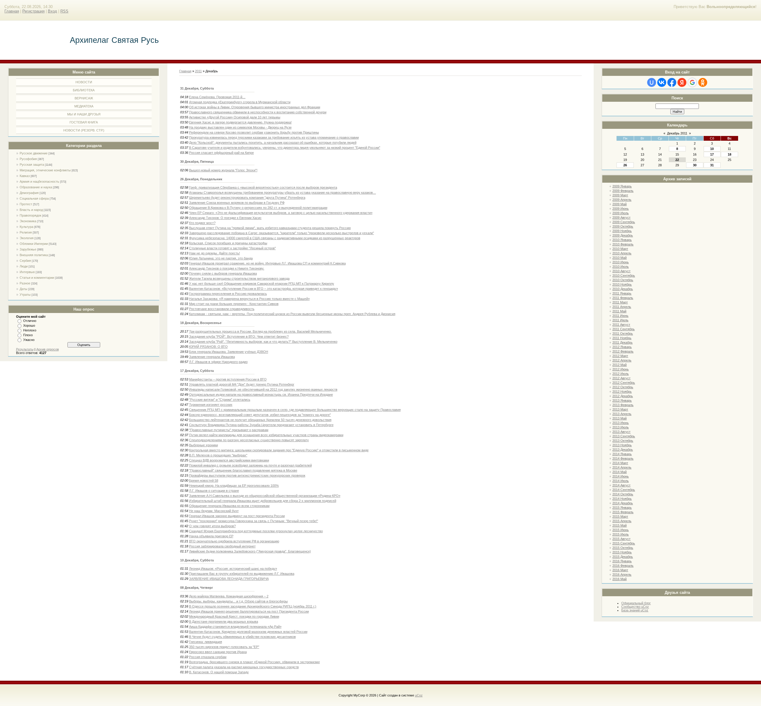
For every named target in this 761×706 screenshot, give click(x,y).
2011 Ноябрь (621, 338)
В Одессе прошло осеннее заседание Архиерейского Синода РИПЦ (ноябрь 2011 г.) (252, 606)
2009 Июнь (620, 208)
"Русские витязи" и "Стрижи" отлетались (219, 399)
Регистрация (33, 11)
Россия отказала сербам (208, 657)
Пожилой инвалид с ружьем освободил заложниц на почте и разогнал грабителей (250, 465)
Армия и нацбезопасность (39, 181)
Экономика (28, 221)
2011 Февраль (622, 298)
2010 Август (621, 271)
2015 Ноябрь (622, 552)
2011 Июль (620, 320)
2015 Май (619, 525)
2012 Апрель (621, 360)
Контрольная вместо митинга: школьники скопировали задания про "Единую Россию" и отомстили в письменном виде (279, 450)
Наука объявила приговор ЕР (211, 536)
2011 (198, 71)
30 (694, 165)
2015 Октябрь (622, 548)
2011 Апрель (621, 307)
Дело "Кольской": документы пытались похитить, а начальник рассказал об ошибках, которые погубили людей (272, 142)
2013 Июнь (620, 423)
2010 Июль (620, 266)
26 (625, 165)
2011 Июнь (620, 315)
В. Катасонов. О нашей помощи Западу (219, 672)
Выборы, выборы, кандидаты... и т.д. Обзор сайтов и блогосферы (238, 601)
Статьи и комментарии (37, 277)
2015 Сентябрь (623, 543)
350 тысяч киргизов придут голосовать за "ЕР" (224, 647)
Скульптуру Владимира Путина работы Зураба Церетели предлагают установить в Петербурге (261, 425)
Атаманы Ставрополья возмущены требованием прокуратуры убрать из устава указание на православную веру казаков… (282, 192)
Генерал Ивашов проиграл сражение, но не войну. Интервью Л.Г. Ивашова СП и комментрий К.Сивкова (267, 263)
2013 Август (621, 431)
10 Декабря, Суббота (197, 560)
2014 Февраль (622, 458)
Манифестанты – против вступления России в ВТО (228, 379)
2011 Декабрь (622, 342)
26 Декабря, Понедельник (201, 179)
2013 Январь (622, 400)
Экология (27, 238)
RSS (64, 11)
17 (712, 154)
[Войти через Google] (692, 82)
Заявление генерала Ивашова (212, 357)
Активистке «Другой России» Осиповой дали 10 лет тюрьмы (234, 117)
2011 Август (621, 324)
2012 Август (621, 378)
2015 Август (621, 539)
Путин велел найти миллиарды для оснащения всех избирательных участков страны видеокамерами (266, 435)
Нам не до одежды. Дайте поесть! (214, 253)
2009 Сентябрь (623, 222)
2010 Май (619, 257)
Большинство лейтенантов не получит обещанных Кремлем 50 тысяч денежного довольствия (260, 420)
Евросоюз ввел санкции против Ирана (218, 652)
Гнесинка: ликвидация (205, 642)
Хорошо (29, 325)
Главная (11, 11)
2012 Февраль (622, 351)
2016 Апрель (621, 574)
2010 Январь (622, 240)
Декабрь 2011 (677, 133)
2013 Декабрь (622, 449)
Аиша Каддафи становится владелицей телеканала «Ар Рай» (235, 626)
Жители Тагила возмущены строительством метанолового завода (239, 278)
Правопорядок (30, 215)
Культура (26, 226)
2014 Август (621, 485)
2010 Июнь (620, 262)
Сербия (25, 260)
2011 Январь (621, 293)
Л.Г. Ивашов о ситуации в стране (214, 490)
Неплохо (29, 330)
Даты (23, 289)
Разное (25, 283)
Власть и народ (31, 210)
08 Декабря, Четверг (196, 587)
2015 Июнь (620, 530)
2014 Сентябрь (623, 489)
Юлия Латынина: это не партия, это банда (221, 258)
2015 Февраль (622, 512)
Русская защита (32, 164)
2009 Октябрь (622, 226)
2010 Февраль (622, 244)
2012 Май (619, 365)
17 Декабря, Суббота (197, 370)
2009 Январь (622, 186)
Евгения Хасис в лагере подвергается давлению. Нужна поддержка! (240, 122)
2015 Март (620, 516)
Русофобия (28, 159)
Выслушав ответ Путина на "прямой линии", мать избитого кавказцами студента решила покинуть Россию (270, 228)
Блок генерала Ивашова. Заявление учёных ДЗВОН (228, 351)
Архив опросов (47, 349)
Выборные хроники (203, 445)
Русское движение (34, 153)
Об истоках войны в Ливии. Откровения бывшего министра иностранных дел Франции (254, 107)
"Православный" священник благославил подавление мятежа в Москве (243, 470)
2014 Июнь (620, 476)
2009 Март (620, 195)
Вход (52, 11)
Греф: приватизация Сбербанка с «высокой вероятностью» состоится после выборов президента (263, 187)
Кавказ (25, 176)
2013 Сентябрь (623, 436)
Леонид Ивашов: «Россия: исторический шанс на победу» (233, 568)
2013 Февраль (622, 405)
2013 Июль (620, 427)
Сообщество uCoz (635, 606)
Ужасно (28, 340)
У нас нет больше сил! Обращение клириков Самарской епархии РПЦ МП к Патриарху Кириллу (261, 283)
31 (712, 165)
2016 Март (620, 570)
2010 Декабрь (622, 289)
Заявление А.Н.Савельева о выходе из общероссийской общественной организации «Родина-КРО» (264, 495)
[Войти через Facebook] (671, 82)
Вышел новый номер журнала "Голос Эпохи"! (223, 170)
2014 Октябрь (622, 494)
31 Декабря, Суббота (197, 88)
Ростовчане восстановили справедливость (221, 309)
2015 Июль (620, 534)
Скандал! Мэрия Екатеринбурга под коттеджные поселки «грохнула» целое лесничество (256, 531)
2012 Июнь (620, 369)
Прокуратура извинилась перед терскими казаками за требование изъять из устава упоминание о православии (274, 137)
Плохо (28, 335)
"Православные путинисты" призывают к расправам (228, 430)
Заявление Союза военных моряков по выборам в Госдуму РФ (236, 202)
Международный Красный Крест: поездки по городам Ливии (234, 616)
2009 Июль (620, 213)
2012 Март (620, 356)
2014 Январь (622, 454)
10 (712, 149)
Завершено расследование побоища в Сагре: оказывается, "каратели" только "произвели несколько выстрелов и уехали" (281, 233)
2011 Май (619, 311)
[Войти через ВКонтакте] (661, 82)
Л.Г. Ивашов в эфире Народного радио (218, 362)
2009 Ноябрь (622, 231)
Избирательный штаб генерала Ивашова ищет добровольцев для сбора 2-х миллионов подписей (262, 501)
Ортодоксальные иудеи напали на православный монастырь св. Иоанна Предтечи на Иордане (261, 394)
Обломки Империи (34, 243)
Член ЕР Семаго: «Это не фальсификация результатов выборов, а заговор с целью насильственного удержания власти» (280, 213)
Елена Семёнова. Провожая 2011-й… (217, 97)
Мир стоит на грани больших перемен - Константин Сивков (234, 304)
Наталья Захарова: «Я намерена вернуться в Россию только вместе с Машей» (249, 298)
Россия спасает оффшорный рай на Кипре (221, 152)
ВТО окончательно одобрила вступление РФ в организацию (234, 541)
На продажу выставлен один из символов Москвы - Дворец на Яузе (240, 127)
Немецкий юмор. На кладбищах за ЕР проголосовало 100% (234, 485)
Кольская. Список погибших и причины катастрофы (228, 243)
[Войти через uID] (651, 82)
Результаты (25, 349)
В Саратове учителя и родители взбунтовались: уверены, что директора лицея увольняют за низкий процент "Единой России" (284, 147)
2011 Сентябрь (623, 329)
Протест (26, 204)
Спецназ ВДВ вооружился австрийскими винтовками (229, 460)
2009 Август (621, 217)
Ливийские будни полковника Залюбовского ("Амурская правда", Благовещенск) (250, 551)
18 (729, 154)
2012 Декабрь (622, 396)
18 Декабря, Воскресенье (200, 323)
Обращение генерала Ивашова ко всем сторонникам (229, 506)
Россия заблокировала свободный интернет (222, 546)
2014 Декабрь (622, 503)
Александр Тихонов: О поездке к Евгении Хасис (225, 218)
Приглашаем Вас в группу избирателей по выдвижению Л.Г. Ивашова (241, 573)
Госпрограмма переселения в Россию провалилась (228, 293)
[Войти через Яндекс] (681, 82)
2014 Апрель (621, 467)
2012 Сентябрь (623, 382)
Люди (24, 266)
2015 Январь (622, 507)
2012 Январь (622, 347)
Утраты (25, 294)
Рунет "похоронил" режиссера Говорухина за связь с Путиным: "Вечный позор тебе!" (253, 521)
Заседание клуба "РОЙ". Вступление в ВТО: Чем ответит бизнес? (239, 336)
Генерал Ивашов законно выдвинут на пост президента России (237, 516)
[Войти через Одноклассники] (702, 82)
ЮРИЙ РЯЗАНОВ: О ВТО (208, 346)
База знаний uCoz (634, 610)
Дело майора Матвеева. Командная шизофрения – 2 (228, 596)
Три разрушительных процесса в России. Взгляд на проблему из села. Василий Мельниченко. (260, 331)
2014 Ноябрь (622, 498)
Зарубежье (28, 249)
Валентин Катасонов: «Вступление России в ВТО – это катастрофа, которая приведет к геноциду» (263, 288)
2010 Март (620, 249)
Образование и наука (36, 187)
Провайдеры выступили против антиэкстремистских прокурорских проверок (247, 475)
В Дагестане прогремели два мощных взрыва (223, 621)
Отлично (29, 321)
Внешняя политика (34, 255)
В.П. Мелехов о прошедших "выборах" (218, 455)
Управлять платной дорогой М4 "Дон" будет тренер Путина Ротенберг (241, 384)
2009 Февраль (622, 190)
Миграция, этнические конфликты (45, 170)
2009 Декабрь (622, 235)
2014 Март (620, 463)
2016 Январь (622, 561)
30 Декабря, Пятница (197, 161)
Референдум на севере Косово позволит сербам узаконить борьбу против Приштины (254, 132)
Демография (29, 193)
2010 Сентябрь (623, 275)
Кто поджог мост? (202, 223)
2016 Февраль (622, 565)
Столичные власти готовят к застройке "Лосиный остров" (232, 248)
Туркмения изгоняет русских (210, 404)
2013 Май (619, 418)
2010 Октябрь (622, 280)
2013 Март (620, 409)
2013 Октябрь (622, 440)
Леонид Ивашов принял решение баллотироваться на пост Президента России (249, 611)
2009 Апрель (621, 199)
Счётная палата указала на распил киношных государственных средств (244, 667)
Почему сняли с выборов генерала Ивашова (223, 273)
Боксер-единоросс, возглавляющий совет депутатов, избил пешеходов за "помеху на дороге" (260, 415)
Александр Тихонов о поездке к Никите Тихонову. (226, 268)
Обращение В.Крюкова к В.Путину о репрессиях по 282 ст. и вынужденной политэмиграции (258, 207)
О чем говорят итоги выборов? (212, 526)
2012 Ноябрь (622, 391)
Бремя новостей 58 (203, 480)
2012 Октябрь (622, 387)
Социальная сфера (34, 198)
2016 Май (619, 579)
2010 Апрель (621, 253)
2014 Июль (620, 481)
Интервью (27, 272)
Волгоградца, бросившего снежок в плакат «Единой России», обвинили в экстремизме (254, 662)
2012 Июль (620, 373)
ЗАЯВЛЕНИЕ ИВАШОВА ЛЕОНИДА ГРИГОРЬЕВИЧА (229, 578)
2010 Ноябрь (622, 284)
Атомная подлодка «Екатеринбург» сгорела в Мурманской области (239, 102)
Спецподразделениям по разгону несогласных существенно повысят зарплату (249, 440)
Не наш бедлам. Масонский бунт (214, 511)
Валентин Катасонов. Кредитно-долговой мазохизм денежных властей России (248, 631)
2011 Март (620, 302)
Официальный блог (636, 603)
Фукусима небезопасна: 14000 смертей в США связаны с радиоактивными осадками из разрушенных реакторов (274, 238)
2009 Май (619, 204)
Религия (26, 232)
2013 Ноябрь (622, 445)
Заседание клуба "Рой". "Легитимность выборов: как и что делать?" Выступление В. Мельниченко (263, 341)
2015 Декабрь (622, 556)
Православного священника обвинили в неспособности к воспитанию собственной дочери (257, 112)
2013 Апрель (621, 414)
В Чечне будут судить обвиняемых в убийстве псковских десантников (242, 636)
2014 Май (619, 472)
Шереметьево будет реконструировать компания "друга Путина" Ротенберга (247, 197)
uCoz (419, 695)
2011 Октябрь (622, 333)
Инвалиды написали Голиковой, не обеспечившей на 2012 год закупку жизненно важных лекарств (263, 389)
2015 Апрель (621, 521)
